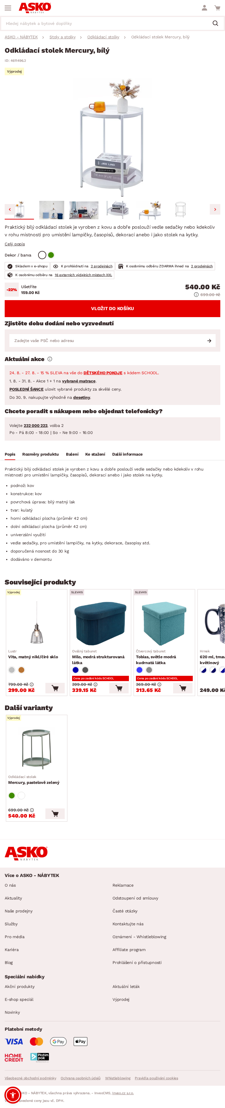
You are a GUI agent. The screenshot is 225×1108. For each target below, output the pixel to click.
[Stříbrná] (11, 669)
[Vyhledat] (217, 23)
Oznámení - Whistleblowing (139, 936)
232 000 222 (35, 425)
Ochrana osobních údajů (80, 1078)
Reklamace (123, 885)
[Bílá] (42, 255)
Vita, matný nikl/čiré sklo (33, 654)
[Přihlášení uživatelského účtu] (204, 8)
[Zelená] (50, 255)
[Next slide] (215, 209)
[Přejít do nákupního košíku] (217, 8)
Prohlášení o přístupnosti (137, 962)
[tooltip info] (50, 359)
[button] (19, 210)
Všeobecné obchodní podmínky (30, 1078)
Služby (11, 923)
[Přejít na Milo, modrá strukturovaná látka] (100, 623)
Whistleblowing (117, 1078)
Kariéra (11, 949)
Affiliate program (129, 949)
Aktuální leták (126, 986)
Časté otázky (124, 911)
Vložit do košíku (112, 308)
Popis (10, 454)
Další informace (127, 454)
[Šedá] (85, 669)
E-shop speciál (19, 999)
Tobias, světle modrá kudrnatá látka (156, 657)
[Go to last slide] (10, 209)
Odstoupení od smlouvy (135, 898)
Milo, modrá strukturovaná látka (98, 657)
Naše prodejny (19, 911)
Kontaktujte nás (127, 923)
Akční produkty (20, 986)
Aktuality (13, 898)
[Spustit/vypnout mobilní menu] (8, 8)
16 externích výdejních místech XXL (83, 275)
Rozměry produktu (40, 454)
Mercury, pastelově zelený (33, 780)
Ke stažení (95, 454)
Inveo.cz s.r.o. (123, 1093)
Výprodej (120, 999)
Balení (72, 454)
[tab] (10, 455)
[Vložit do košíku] (55, 688)
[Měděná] (21, 669)
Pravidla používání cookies (156, 1078)
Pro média (15, 936)
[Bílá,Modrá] (203, 669)
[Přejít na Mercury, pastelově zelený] (36, 749)
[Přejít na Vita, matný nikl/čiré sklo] (36, 623)
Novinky (12, 1012)
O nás (10, 885)
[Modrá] (75, 669)
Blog (9, 962)
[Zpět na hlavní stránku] (35, 8)
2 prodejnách (101, 266)
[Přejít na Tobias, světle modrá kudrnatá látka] (164, 623)
